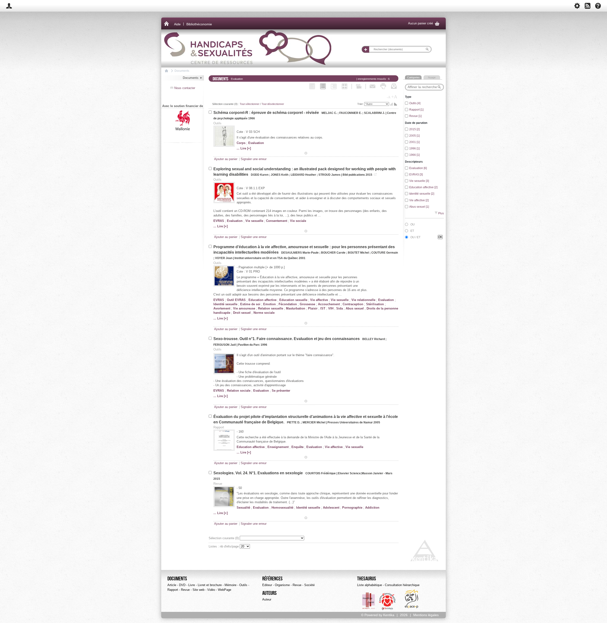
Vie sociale (298, 221)
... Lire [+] (244, 148)
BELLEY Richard (374, 339)
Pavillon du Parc (249, 344)
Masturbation (295, 308)
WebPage (224, 590)
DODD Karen (260, 174)
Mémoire (230, 585)
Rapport (172, 590)
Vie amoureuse (244, 308)
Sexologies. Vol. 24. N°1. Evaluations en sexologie (258, 473)
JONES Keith (279, 174)
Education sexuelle (293, 300)
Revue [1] (415, 116)
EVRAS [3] (416, 174)
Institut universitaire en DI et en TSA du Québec (266, 258)
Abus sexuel (355, 308)
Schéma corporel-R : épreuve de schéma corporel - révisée (266, 113)
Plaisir (312, 308)
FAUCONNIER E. (350, 113)
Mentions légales (426, 615)
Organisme (282, 585)
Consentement (276, 221)
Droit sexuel (242, 312)
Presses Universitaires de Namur (350, 422)
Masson (367, 473)
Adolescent (331, 507)
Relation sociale (238, 390)
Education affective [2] (423, 187)
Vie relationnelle (363, 300)
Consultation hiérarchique (402, 585)
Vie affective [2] (419, 200)
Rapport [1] (416, 109)
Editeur (267, 585)
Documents (182, 70)
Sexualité (243, 507)
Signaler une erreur (254, 159)
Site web (198, 590)
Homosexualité (282, 507)
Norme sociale (264, 312)
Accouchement (329, 304)
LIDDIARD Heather (304, 174)
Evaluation (256, 143)
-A (389, 97)
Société (309, 585)
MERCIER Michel (314, 422)
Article (171, 585)
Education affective (262, 300)
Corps (241, 143)
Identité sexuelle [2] (421, 193)
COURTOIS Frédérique (320, 473)
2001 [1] (414, 142)
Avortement (221, 308)
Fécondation (288, 304)
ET (412, 231)
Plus (439, 213)
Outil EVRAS (236, 300)
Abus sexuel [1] (419, 206)
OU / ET (415, 237)
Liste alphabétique (369, 585)
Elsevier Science (349, 473)
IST (322, 308)
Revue (185, 590)
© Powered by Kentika (377, 615)
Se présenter (281, 390)
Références (272, 578)
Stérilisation (375, 304)
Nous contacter (182, 88)
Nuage (432, 77)
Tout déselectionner (273, 104)
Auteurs (269, 593)
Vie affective (319, 300)
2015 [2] (414, 129)
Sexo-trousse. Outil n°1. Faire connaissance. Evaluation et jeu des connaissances (287, 339)
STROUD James (329, 174)
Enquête (297, 447)
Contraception (353, 304)
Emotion (269, 304)
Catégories (413, 77)
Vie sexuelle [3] (419, 181)
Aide (177, 24)
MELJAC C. (329, 113)
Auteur (266, 599)
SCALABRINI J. (374, 113)
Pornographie (352, 507)
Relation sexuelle (270, 308)
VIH (330, 308)
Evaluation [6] (418, 168)
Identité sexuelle (225, 304)
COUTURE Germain (384, 252)
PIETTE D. (293, 422)
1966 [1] (414, 155)
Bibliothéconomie (199, 24)
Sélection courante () (224, 538)
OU (412, 224)
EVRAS (218, 221)
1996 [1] (414, 148)
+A (394, 96)
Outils (243, 585)
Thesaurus (366, 578)
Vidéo (211, 590)
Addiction (372, 507)
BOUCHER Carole (333, 252)
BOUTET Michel (359, 252)
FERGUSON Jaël (225, 344)
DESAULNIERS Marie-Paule (300, 252)
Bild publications (354, 174)
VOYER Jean (223, 258)
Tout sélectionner (249, 104)
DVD (182, 585)
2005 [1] (414, 135)
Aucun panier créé (423, 23)
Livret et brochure (210, 585)
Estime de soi (250, 304)
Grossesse (307, 304)
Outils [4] (414, 103)
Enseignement (278, 447)
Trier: (360, 104)
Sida (339, 308)
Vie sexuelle (254, 221)
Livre (191, 585)
